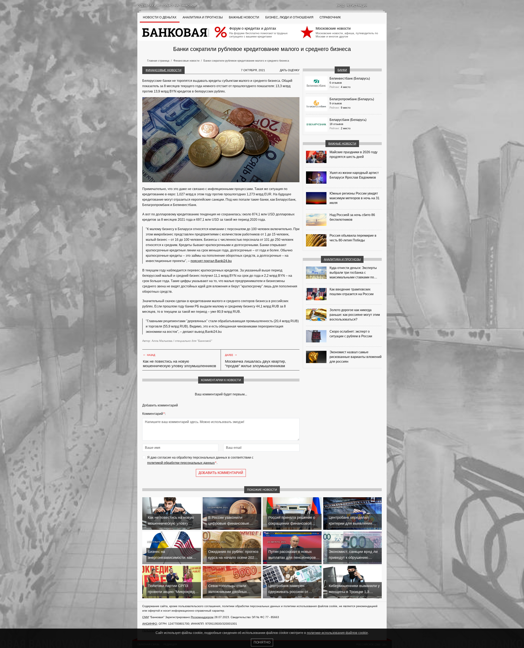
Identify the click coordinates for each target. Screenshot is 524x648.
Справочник (330, 17)
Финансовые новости (163, 70)
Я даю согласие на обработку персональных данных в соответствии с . (200, 460)
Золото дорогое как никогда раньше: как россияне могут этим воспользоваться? (355, 314)
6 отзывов (336, 82)
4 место (345, 87)
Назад (149, 355)
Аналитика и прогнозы (203, 17)
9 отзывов (336, 103)
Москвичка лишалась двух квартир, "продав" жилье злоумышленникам (255, 363)
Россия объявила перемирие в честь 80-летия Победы (353, 238)
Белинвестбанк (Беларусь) (350, 78)
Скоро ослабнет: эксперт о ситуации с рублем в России (351, 334)
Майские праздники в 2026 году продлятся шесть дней (353, 154)
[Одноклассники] (379, 5)
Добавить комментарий (221, 473)
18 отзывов (336, 124)
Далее (231, 355)
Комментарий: (154, 413)
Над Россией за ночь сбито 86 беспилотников (352, 217)
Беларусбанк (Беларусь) (348, 120)
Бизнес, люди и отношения (289, 17)
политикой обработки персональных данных (181, 463)
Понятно (262, 642)
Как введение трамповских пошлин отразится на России (352, 292)
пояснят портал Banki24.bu (211, 261)
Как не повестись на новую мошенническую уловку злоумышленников (179, 363)
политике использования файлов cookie (337, 632)
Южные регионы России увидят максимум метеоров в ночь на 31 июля (354, 198)
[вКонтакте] (374, 5)
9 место (345, 107)
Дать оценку (289, 70)
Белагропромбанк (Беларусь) (352, 99)
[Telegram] (385, 5)
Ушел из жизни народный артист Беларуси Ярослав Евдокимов (354, 175)
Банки (342, 70)
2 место (345, 128)
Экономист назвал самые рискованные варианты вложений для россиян (356, 356)
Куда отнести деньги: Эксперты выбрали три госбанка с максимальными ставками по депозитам (353, 273)
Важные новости (244, 17)
